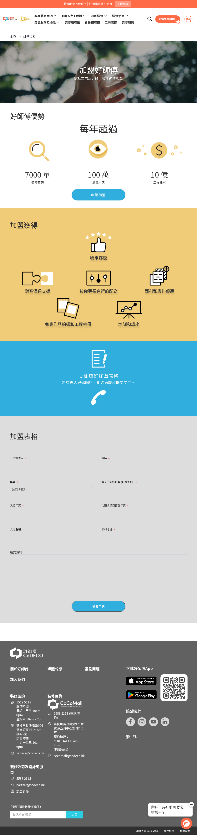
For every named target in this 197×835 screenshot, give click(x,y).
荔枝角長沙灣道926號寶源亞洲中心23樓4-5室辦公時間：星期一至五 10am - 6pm (29, 736)
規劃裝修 (97, 15)
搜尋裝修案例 (43, 15)
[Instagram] (142, 721)
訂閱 (74, 814)
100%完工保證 (72, 15)
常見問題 (92, 668)
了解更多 (123, 4)
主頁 (13, 36)
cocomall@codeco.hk (69, 755)
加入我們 (17, 679)
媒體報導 (55, 668)
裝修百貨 (55, 695)
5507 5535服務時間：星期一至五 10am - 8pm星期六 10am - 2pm (29, 710)
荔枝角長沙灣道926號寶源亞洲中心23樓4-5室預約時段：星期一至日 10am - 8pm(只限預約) (68, 737)
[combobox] (53, 488)
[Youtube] (153, 721)
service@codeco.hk (30, 753)
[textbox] (103, 488)
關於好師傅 (19, 668)
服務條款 (169, 830)
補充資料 (16, 552)
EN (135, 736)
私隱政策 (185, 830)
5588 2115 (23, 778)
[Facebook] (130, 721)
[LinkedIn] (165, 721)
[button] (191, 805)
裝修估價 (118, 15)
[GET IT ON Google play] (141, 695)
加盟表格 (22, 791)
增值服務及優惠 (45, 22)
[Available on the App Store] (141, 681)
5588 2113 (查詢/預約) (67, 715)
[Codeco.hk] (16, 19)
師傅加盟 (29, 36)
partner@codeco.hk (30, 784)
